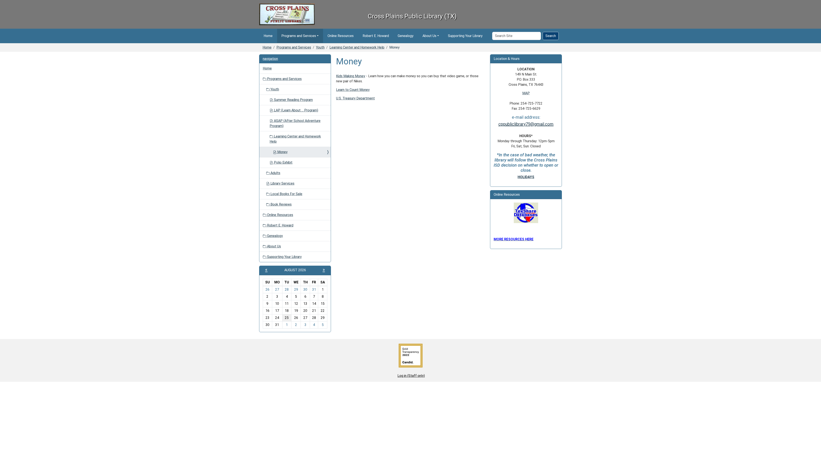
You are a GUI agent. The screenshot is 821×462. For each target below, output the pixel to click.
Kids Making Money (350, 76)
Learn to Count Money (353, 90)
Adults (275, 173)
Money (282, 152)
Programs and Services (298, 36)
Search (550, 36)
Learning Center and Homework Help (356, 47)
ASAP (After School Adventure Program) (295, 123)
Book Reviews (281, 204)
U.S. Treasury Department (355, 98)
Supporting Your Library (465, 36)
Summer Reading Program (293, 100)
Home (268, 36)
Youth (320, 47)
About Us (429, 36)
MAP (526, 93)
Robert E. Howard (376, 36)
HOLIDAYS (526, 177)
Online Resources (341, 36)
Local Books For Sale (286, 194)
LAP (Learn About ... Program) (295, 110)
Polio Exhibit (282, 162)
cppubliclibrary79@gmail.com (526, 124)
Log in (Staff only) (411, 376)
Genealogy (405, 36)
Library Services (282, 183)
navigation (270, 59)
